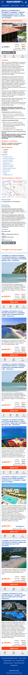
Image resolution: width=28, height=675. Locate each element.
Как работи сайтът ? (8, 156)
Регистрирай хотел (14, 665)
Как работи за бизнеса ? (9, 158)
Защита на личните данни (19, 662)
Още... (3, 291)
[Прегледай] (14, 302)
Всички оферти (5, 5)
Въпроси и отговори (8, 161)
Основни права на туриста (9, 168)
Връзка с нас (6, 171)
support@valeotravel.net (7, 240)
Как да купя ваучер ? (8, 160)
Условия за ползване (7, 660)
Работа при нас (7, 169)
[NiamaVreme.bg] (14, 2)
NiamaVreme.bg (14, 670)
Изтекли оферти (15, 5)
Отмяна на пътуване (8, 166)
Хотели (22, 5)
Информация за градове (8, 662)
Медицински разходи (8, 165)
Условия (5, 173)
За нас (14, 660)
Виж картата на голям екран (14, 194)
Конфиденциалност (8, 174)
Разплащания (6, 163)
